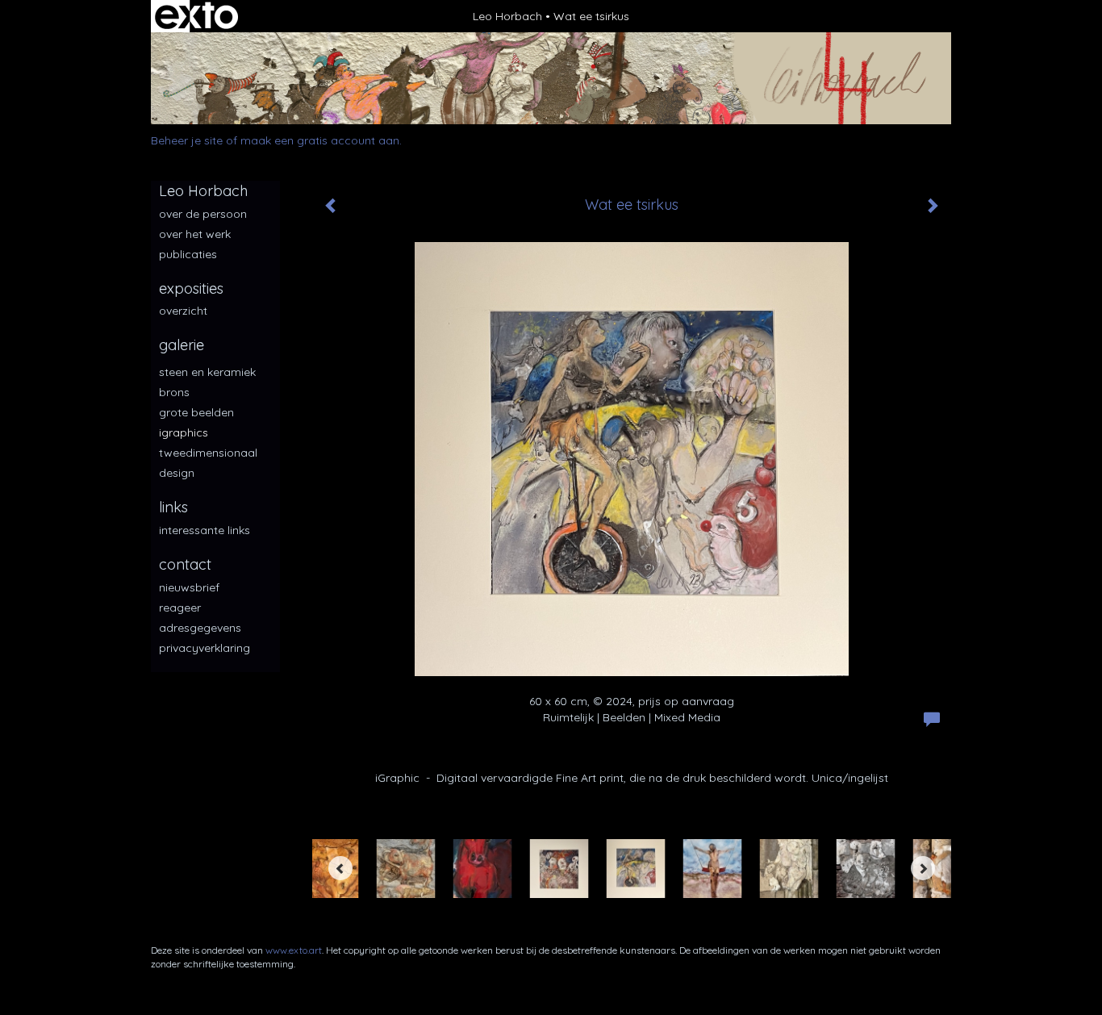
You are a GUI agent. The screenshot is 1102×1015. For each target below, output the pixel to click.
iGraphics (183, 432)
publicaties (188, 254)
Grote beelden (196, 412)
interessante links (204, 530)
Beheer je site (187, 140)
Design (176, 473)
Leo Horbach (507, 16)
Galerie (181, 345)
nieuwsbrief (189, 587)
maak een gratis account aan (319, 140)
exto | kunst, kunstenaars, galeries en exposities (196, 16)
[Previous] (340, 868)
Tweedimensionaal (208, 452)
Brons (174, 392)
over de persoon (203, 214)
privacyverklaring (204, 648)
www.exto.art (293, 950)
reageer (180, 607)
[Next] (923, 868)
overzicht (183, 310)
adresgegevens (200, 627)
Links (173, 507)
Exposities (191, 288)
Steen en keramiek (207, 372)
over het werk (195, 234)
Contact (185, 564)
